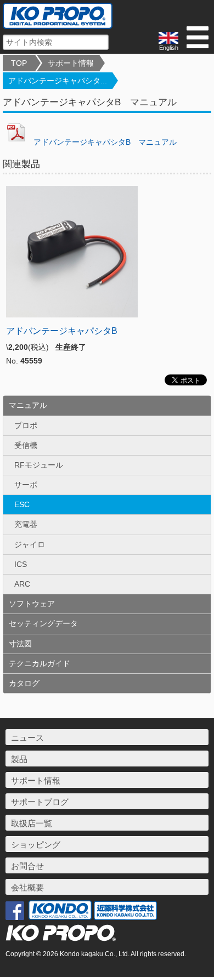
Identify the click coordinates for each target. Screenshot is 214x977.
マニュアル (28, 405)
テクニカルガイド (39, 663)
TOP (19, 63)
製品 (19, 759)
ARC (22, 584)
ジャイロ (29, 544)
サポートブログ (40, 801)
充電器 (25, 524)
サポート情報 (71, 63)
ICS (20, 564)
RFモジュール (38, 465)
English (168, 47)
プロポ (25, 425)
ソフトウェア (32, 603)
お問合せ (27, 866)
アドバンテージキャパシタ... (57, 80)
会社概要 (27, 887)
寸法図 (20, 643)
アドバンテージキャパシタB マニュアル (103, 142)
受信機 (25, 445)
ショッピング (35, 844)
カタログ (24, 683)
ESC (22, 504)
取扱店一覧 (31, 823)
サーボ (25, 484)
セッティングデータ (43, 623)
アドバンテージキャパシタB (61, 331)
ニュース (27, 737)
